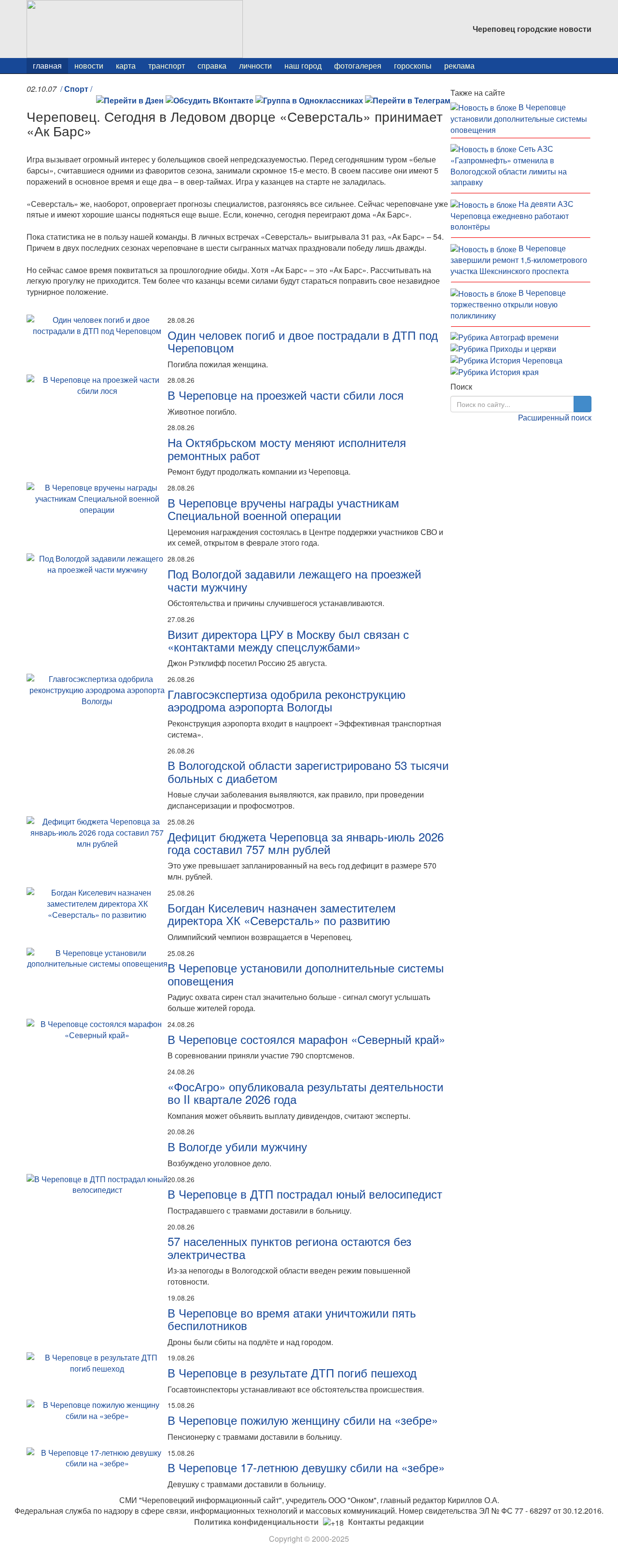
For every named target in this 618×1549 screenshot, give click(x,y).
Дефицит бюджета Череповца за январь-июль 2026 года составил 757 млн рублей (306, 842)
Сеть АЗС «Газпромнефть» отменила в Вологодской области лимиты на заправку (508, 165)
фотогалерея (357, 65)
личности (255, 65)
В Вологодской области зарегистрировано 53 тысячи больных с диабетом (308, 771)
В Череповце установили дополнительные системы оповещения (306, 973)
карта (126, 65)
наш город (303, 65)
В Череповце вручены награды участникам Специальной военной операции (283, 508)
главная (47, 65)
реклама (459, 65)
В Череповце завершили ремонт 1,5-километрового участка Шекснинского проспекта (518, 259)
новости (88, 65)
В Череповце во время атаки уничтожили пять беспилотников (292, 1318)
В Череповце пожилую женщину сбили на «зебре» (303, 1419)
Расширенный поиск (554, 417)
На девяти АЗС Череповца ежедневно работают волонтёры (512, 215)
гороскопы (413, 65)
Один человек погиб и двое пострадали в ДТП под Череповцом (303, 341)
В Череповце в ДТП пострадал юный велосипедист (305, 1193)
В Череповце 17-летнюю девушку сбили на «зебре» (306, 1467)
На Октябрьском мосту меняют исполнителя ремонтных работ (287, 448)
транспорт (166, 65)
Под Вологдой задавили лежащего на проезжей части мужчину (294, 579)
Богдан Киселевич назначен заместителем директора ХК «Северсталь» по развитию (282, 913)
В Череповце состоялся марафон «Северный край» (306, 1038)
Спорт (76, 88)
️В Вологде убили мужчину (237, 1146)
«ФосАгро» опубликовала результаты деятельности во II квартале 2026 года (305, 1092)
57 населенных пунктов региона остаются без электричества (289, 1247)
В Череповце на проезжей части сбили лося (286, 394)
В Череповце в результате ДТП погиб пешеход (292, 1372)
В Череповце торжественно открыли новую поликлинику (508, 304)
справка (211, 65)
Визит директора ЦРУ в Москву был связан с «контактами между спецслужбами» (288, 640)
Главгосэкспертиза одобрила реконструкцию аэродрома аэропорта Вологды (287, 700)
